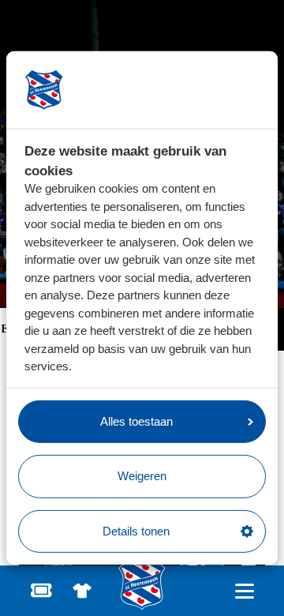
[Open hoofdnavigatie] (244, 591)
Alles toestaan (136, 421)
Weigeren (142, 476)
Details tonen (136, 531)
